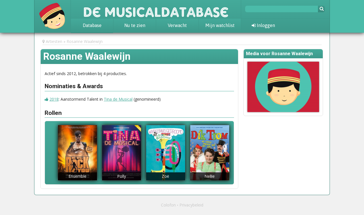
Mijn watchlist (220, 25)
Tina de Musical (118, 99)
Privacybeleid (191, 205)
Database (92, 25)
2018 (54, 99)
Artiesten (54, 41)
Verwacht (177, 25)
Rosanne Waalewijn (85, 41)
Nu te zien (134, 25)
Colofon (168, 205)
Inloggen (265, 25)
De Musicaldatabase (156, 9)
